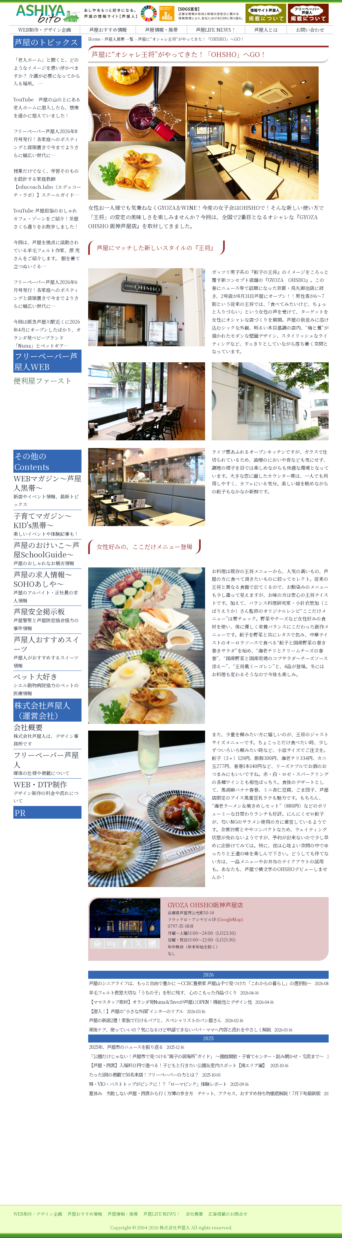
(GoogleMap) (230, 919)
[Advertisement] (171, 1151)
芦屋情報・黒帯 (161, 29)
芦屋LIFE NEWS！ (216, 29)
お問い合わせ (310, 29)
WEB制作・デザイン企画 (44, 29)
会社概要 (194, 1214)
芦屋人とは (266, 29)
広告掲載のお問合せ (227, 1214)
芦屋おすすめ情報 (108, 29)
